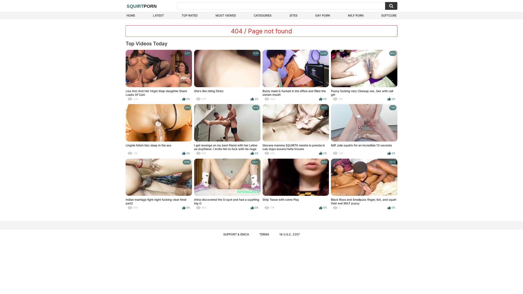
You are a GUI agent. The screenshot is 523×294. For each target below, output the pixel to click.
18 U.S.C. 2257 (289, 234)
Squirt (142, 6)
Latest (158, 15)
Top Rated (190, 15)
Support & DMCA (236, 234)
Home (130, 15)
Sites (293, 15)
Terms (264, 234)
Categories (263, 15)
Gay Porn (322, 15)
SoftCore (389, 15)
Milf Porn (355, 15)
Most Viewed (226, 15)
